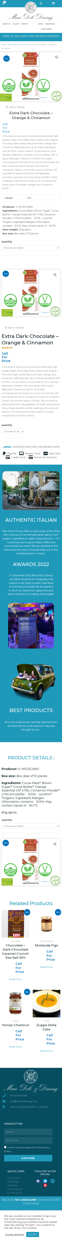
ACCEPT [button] (32, 1234)
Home (3, 45)
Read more (15, 979)
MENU (40, 24)
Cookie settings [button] (14, 1234)
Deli (9, 45)
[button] (57, 57)
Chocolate (24, 45)
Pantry (15, 45)
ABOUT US (6, 24)
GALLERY (15, 24)
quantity (7, 241)
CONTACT (24, 24)
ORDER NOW (50, 24)
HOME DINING (46, 29)
